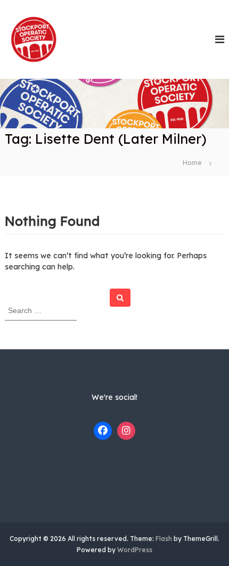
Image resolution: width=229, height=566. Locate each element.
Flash (164, 539)
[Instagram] (126, 430)
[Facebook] (102, 430)
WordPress (134, 550)
